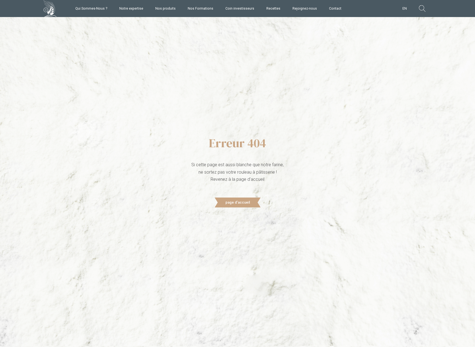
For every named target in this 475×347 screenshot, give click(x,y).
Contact (335, 8)
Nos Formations (200, 8)
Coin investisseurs (239, 8)
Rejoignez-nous (304, 8)
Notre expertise (131, 8)
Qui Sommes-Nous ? (91, 8)
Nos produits (165, 8)
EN (404, 8)
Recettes (273, 8)
